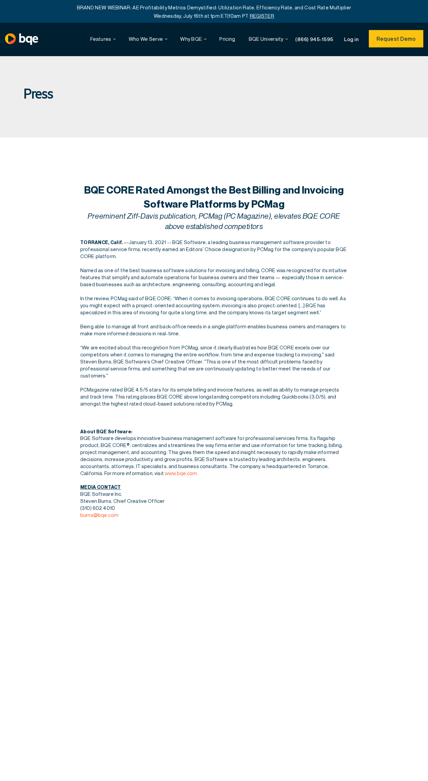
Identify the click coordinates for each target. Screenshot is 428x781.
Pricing (227, 39)
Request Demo (396, 38)
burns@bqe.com (99, 515)
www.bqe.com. (181, 473)
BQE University (266, 39)
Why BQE (191, 39)
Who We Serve (146, 39)
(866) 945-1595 (314, 39)
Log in (351, 39)
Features (100, 39)
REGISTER (262, 16)
